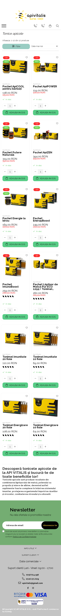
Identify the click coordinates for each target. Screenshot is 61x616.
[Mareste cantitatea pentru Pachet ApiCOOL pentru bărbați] (15, 105)
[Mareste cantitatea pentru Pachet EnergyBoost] (45, 237)
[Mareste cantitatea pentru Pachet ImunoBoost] (15, 310)
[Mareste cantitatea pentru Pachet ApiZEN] (45, 171)
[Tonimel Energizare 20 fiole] (15, 407)
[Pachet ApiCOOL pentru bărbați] (15, 68)
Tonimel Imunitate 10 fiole (45, 358)
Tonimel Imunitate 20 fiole (14, 358)
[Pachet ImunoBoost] (15, 266)
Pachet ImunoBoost (11, 285)
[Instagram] (33, 588)
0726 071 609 (32, 579)
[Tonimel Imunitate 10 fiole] (45, 338)
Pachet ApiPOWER (45, 86)
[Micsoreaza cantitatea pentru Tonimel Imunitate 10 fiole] (35, 378)
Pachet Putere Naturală (12, 153)
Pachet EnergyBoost (41, 219)
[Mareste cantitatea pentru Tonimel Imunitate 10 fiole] (45, 378)
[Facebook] (28, 588)
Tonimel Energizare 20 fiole (15, 426)
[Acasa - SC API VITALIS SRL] (30, 15)
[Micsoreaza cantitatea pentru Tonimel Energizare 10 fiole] (35, 446)
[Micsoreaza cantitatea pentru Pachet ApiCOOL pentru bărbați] (5, 105)
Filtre (17, 46)
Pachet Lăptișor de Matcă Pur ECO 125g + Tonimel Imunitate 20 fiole (45, 286)
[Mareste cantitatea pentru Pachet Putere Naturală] (15, 171)
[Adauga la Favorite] (26, 58)
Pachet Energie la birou (14, 219)
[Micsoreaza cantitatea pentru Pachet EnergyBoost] (35, 237)
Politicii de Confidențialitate (24, 537)
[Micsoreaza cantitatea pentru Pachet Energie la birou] (5, 237)
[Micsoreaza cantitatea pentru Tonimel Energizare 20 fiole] (5, 446)
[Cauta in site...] (57, 26)
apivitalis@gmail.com (32, 583)
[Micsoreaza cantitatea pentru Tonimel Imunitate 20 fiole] (5, 378)
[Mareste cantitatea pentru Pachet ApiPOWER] (45, 105)
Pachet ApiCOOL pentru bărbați (13, 87)
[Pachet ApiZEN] (45, 134)
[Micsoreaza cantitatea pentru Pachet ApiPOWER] (35, 105)
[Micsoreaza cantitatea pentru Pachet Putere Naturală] (5, 171)
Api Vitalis (37, 282)
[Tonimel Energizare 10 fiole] (45, 407)
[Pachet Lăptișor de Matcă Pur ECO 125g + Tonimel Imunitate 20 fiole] (45, 266)
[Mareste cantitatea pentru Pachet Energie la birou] (15, 237)
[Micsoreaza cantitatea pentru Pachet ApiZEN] (35, 171)
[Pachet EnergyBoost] (45, 200)
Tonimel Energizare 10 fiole (45, 426)
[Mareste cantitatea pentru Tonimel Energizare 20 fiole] (15, 446)
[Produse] (4, 26)
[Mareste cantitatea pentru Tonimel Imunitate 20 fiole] (15, 378)
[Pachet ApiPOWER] (45, 68)
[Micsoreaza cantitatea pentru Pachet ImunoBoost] (5, 310)
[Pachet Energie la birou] (15, 200)
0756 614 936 (32, 575)
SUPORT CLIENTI (29, 555)
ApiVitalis (6, 84)
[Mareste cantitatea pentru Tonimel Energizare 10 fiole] (45, 446)
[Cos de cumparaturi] (50, 26)
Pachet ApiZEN (42, 152)
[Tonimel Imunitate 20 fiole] (15, 338)
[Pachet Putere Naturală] (15, 134)
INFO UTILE (29, 548)
